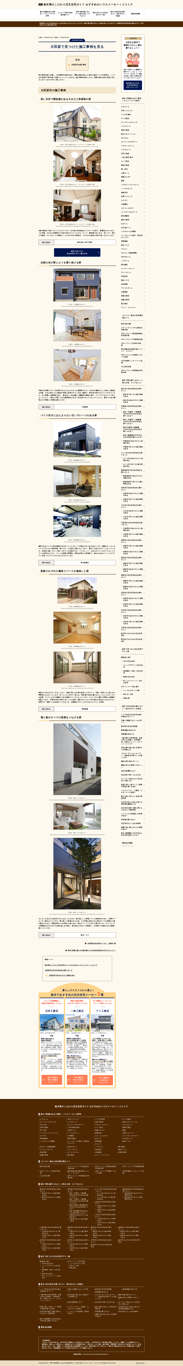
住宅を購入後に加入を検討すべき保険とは (131, 748)
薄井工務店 (125, 220)
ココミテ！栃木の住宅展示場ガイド (132, 316)
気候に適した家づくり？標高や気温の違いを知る (131, 785)
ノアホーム (125, 261)
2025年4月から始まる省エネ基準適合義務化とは (131, 803)
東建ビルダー (126, 177)
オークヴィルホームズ (129, 122)
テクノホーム (126, 272)
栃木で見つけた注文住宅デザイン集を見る (77, 252)
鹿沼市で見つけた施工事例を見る (133, 564)
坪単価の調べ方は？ (128, 819)
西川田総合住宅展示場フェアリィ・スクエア (131, 350)
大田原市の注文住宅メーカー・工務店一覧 (101, 943)
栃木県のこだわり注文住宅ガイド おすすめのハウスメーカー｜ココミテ (88, 4)
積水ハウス (125, 280)
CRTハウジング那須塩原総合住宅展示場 (132, 334)
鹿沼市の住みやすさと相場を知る (133, 570)
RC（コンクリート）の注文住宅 (132, 681)
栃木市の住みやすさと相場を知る (133, 401)
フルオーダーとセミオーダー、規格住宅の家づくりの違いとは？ (131, 755)
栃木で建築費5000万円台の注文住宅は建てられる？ (133, 436)
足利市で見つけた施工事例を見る (133, 605)
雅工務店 (124, 303)
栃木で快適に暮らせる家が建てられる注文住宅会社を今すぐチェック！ (92, 950)
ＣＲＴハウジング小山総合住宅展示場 (131, 328)
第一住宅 (124, 169)
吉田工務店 (125, 130)
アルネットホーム (127, 146)
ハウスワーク (126, 126)
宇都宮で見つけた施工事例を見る (133, 448)
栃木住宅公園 (126, 324)
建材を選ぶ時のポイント (130, 761)
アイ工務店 (125, 118)
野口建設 (124, 264)
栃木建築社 (125, 216)
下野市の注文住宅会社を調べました (131, 628)
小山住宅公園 (126, 366)
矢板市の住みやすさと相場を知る (133, 494)
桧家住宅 (124, 192)
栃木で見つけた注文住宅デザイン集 (132, 650)
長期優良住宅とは (127, 734)
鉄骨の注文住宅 (129, 677)
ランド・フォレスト (128, 307)
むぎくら (124, 224)
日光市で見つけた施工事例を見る (133, 622)
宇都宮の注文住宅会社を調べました (131, 407)
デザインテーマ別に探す (130, 686)
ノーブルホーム (127, 188)
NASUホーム (126, 257)
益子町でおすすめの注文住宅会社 (131, 634)
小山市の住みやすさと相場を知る (133, 512)
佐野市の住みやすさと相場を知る (133, 552)
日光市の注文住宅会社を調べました (131, 611)
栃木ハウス (125, 245)
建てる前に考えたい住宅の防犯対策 (131, 797)
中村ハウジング (127, 110)
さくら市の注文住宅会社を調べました (131, 454)
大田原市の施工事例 (78, 64)
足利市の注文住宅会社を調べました (131, 593)
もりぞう (124, 200)
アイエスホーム (127, 288)
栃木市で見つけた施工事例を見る (133, 395)
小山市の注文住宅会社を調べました (131, 506)
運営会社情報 (127, 843)
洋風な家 (126, 698)
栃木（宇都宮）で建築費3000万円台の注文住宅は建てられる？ (132, 413)
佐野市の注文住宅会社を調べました (131, 541)
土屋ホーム (125, 173)
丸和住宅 (124, 276)
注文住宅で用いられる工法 (131, 775)
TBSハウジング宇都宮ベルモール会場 (132, 356)
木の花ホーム (126, 227)
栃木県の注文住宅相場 (129, 726)
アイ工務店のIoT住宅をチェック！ (104, 1080)
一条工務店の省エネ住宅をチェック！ (78, 1079)
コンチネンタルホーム (129, 212)
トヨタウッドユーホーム (130, 185)
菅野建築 (124, 241)
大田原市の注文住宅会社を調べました (59, 970)
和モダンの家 (128, 694)
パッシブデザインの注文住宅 (133, 666)
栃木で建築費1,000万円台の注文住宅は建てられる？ (131, 834)
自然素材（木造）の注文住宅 (133, 672)
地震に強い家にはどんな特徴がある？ (131, 828)
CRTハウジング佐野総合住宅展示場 (132, 371)
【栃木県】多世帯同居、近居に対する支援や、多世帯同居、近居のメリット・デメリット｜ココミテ (131, 741)
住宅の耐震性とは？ (128, 771)
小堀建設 (124, 204)
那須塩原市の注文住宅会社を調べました (131, 471)
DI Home (124, 138)
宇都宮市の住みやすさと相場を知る (133, 442)
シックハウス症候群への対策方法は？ (131, 814)
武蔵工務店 (125, 296)
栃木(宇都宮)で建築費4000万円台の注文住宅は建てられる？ (132, 429)
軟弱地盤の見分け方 (128, 730)
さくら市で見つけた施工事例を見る (133, 465)
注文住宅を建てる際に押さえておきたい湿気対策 (131, 809)
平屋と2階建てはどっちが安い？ (131, 721)
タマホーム (125, 106)
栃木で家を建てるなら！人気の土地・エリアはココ (132, 381)
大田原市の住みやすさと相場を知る (133, 529)
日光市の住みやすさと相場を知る (133, 617)
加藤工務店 (125, 300)
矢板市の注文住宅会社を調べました (131, 488)
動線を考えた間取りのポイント (131, 766)
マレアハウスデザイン (129, 142)
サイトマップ (140, 1363)
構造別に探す (126, 657)
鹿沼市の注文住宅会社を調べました (131, 558)
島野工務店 (125, 165)
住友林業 (124, 284)
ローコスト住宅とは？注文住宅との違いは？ (131, 779)
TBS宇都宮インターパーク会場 (132, 361)
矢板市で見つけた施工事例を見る (133, 500)
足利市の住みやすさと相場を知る (133, 599)
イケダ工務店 (126, 114)
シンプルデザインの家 (131, 690)
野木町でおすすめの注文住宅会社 (131, 640)
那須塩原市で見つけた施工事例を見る (133, 482)
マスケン (124, 249)
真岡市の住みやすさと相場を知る (133, 587)
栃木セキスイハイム (128, 134)
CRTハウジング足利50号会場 (131, 344)
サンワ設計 (125, 161)
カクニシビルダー (127, 208)
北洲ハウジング (127, 196)
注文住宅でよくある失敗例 (131, 823)
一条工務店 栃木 (127, 157)
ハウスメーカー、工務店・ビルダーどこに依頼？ (131, 791)
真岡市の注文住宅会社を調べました (131, 576)
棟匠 (122, 181)
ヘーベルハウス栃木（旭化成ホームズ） (131, 236)
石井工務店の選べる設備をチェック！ (53, 1079)
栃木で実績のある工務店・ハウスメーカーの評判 (132, 99)
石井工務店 (125, 153)
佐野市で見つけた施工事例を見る (133, 547)
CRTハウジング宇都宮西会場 (132, 339)
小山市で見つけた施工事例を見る (133, 517)
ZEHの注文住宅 (129, 661)
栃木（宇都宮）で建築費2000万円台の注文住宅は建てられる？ (132, 421)
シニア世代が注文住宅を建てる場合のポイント (131, 715)
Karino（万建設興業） (129, 253)
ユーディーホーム (127, 268)
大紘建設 (124, 292)
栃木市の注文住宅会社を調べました (131, 389)
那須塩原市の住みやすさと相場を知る (133, 477)
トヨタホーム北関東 (128, 231)
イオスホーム (126, 149)
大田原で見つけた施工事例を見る (133, 535)
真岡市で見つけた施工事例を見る (133, 582)
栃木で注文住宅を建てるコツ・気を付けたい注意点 (132, 707)
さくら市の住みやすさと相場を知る (133, 459)
